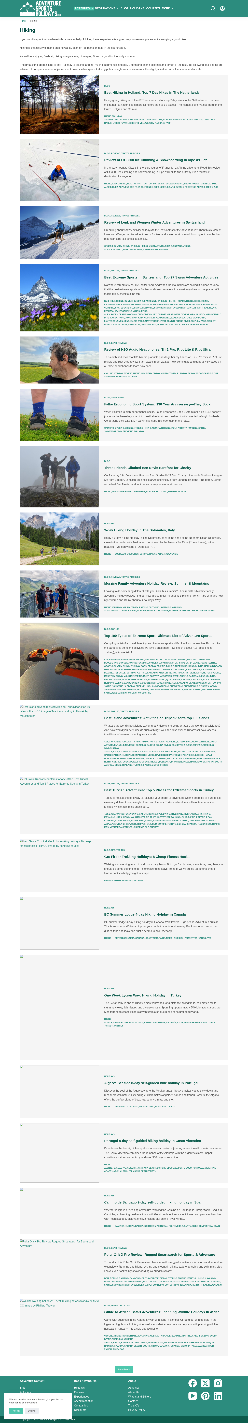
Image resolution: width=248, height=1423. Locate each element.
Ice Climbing (119, 184)
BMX (106, 301)
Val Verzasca (173, 324)
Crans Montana (128, 314)
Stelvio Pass (120, 324)
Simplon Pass (198, 321)
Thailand (127, 765)
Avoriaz (115, 610)
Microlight (196, 673)
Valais (185, 324)
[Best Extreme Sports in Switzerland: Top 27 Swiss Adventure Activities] (59, 297)
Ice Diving (206, 669)
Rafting (205, 304)
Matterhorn (152, 321)
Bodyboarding (201, 659)
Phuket (154, 762)
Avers (114, 314)
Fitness (128, 373)
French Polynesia (183, 755)
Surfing (196, 308)
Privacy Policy (136, 1410)
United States (160, 765)
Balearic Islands (148, 752)
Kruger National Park (134, 1342)
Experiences (81, 1396)
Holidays (137, 8)
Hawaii (208, 755)
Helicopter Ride (113, 669)
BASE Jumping (178, 659)
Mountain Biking (140, 304)
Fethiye (172, 824)
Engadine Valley (147, 314)
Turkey (154, 827)
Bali (161, 752)
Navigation (166, 676)
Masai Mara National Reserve (181, 1342)
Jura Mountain (146, 318)
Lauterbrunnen (113, 321)
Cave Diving (163, 814)
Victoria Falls (189, 1346)
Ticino (160, 324)
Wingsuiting (144, 693)
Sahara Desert (133, 1346)
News (121, 398)
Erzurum (152, 824)
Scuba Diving (164, 683)
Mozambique (207, 1342)
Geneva (185, 314)
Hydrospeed (178, 669)
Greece (199, 755)
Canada (139, 938)
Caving (196, 663)
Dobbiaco (120, 554)
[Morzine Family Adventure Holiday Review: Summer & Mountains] (59, 594)
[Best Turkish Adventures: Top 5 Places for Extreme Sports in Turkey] (59, 805)
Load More (124, 1369)
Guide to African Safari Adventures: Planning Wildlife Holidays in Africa (161, 1312)
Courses (153, 8)
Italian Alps (156, 554)
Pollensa (164, 762)
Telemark (142, 689)
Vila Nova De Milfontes (142, 1171)
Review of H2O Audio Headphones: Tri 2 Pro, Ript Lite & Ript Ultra (157, 349)
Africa (108, 752)
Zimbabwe (118, 1349)
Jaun (121, 318)
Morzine (173, 610)
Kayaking (109, 304)
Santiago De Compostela (198, 1226)
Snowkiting (179, 308)
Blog (124, 8)
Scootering (149, 683)
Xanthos (118, 1026)
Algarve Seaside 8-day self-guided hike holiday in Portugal (151, 1083)
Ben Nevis (139, 491)
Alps (121, 187)
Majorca (172, 758)
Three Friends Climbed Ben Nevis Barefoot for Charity (147, 468)
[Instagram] (218, 1383)
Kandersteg (163, 318)
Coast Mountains (155, 938)
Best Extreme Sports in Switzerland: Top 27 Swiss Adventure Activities (161, 277)
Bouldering (116, 301)
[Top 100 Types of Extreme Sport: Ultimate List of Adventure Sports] (59, 661)
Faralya (129, 1022)
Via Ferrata (176, 689)
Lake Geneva (178, 318)
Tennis (196, 1285)
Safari (196, 1336)
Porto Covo (185, 1168)
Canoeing (154, 663)
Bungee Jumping (134, 301)
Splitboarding (209, 184)
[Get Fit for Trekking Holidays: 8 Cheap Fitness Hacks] (59, 865)
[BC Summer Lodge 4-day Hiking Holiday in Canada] (59, 923)
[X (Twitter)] (205, 1383)
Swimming (109, 376)
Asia (115, 752)
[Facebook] (192, 1383)
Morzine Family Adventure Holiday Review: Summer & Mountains (156, 583)
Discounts (80, 1410)
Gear (114, 343)
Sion (209, 321)
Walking (117, 116)
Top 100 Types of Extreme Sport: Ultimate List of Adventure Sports (158, 636)
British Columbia (124, 938)
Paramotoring (112, 679)
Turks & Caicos (142, 765)
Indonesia (138, 758)
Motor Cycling (211, 673)
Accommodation (83, 1401)
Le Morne (161, 758)
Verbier (194, 324)
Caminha (120, 1226)
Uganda (175, 1346)
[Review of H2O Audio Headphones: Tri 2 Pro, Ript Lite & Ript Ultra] (59, 360)
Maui (181, 758)
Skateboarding (124, 308)
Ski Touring (150, 184)
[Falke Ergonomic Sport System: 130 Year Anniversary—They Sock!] (59, 415)
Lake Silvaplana (196, 318)
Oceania (127, 762)
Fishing (137, 742)
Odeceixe (172, 1168)
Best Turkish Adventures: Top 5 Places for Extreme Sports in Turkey (159, 790)
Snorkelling (143, 686)
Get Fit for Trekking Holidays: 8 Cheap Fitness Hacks (146, 857)
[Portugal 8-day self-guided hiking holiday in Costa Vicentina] (59, 1153)
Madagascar (155, 1342)
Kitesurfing (123, 304)
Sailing (119, 683)
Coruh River (138, 824)
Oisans (171, 187)
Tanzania (164, 1346)
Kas (106, 827)
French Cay (165, 755)
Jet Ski (118, 673)
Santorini (208, 762)
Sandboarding (132, 683)
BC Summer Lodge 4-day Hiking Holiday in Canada (145, 914)
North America (113, 762)
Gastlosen (173, 314)
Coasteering (208, 663)
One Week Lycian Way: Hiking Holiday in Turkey (142, 995)
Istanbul (192, 824)
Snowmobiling (192, 686)
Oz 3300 (180, 187)
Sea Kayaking (180, 683)
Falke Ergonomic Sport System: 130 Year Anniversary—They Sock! (158, 404)
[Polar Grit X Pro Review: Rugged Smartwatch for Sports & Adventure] (59, 1266)
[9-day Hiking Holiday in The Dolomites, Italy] (59, 538)
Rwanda (118, 1346)
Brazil (182, 752)
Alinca (108, 1022)
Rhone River (183, 321)
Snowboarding (174, 184)
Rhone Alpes (207, 610)
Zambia (108, 1349)
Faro (151, 1107)
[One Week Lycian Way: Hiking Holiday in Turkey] (59, 1007)
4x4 (106, 659)
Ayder (113, 824)
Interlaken (110, 318)
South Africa (150, 1346)
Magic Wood (137, 321)
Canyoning (150, 301)
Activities (82, 8)
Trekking (207, 308)
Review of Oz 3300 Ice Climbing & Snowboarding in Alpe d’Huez (155, 160)
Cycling (135, 246)
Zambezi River (206, 1346)
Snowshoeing (192, 184)
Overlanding (180, 676)
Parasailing (129, 679)
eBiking (118, 373)
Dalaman (118, 1022)
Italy (166, 554)
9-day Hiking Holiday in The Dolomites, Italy (139, 530)
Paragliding (193, 304)
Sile (147, 827)
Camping (109, 428)
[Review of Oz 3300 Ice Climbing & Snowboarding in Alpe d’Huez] (59, 170)
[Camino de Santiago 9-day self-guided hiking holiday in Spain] (59, 1211)
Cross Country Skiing (117, 246)
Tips (113, 850)
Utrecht (117, 123)
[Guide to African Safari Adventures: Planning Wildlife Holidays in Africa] (59, 1327)
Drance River (128, 610)
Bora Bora (171, 752)
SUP (188, 308)
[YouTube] (192, 1396)
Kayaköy (171, 1022)
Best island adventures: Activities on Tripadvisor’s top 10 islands (156, 718)
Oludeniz (138, 827)
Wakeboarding (123, 311)
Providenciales (180, 762)
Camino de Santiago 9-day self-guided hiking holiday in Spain (153, 1202)
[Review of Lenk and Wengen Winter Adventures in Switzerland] (59, 232)
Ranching (196, 679)
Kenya (116, 1342)
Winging (132, 693)
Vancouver (205, 938)
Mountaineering (159, 304)
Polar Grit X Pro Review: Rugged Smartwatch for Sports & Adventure (159, 1254)
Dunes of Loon (154, 120)
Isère (163, 187)
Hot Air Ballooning (159, 669)
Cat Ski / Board (183, 663)
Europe (167, 120)
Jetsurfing (129, 673)
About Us (133, 1392)
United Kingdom (177, 491)
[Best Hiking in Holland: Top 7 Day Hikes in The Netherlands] (59, 104)
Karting (117, 607)
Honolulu (110, 758)
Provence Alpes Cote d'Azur (201, 187)
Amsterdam (111, 120)
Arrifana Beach (146, 1168)
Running (182, 373)
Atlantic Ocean (128, 752)
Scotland (161, 491)
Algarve (120, 1107)
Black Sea (124, 824)
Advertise (134, 1387)
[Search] (213, 8)
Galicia (139, 1226)
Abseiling (114, 659)
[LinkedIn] (218, 1396)
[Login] (222, 8)
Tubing (165, 689)
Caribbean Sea (112, 755)
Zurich (204, 324)
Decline (31, 1411)
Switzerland (150, 249)
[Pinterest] (205, 1396)
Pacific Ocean (141, 762)
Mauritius (190, 758)
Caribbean (208, 752)
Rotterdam (195, 120)
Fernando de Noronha (145, 755)
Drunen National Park (132, 120)
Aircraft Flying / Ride (157, 659)
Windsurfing (140, 311)
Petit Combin (167, 321)
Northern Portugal (156, 1226)
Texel (206, 120)
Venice (174, 554)
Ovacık (212, 1022)
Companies (81, 1405)
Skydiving (147, 308)
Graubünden (197, 314)
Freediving (181, 666)
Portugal (161, 1107)
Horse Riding (139, 669)
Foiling (170, 666)
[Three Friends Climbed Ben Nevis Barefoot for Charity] (59, 477)
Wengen (163, 249)
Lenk (126, 249)
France (139, 187)
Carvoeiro (132, 1107)
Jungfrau (116, 249)
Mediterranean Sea (208, 758)
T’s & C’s (133, 1405)
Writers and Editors (139, 1396)
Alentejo (109, 1168)
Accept (16, 1411)
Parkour (142, 679)
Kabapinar (159, 1022)
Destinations (105, 8)
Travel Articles (130, 153)
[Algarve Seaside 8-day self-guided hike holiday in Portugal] (59, 1091)
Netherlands (180, 120)
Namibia (108, 1346)
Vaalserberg (131, 123)
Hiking (107, 116)
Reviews (115, 153)
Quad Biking (173, 679)
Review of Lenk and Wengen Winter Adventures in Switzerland (154, 222)
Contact (132, 1401)
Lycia (180, 1022)
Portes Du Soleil (189, 610)
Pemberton (191, 938)
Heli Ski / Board (176, 301)
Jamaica (150, 758)
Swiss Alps (136, 249)
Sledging (154, 607)
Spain (118, 765)
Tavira (171, 1107)
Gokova (181, 824)
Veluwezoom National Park (155, 123)
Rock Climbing (211, 679)
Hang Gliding (195, 666)
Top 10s (115, 271)
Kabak (148, 1022)
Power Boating (156, 679)
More (166, 8)
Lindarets (162, 610)
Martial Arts (181, 673)
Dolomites (133, 554)
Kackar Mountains (209, 824)
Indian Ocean (124, 758)
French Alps (151, 187)
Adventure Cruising (132, 659)
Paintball (194, 676)
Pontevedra (176, 1226)
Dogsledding (148, 666)
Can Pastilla (194, 752)
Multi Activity (135, 184)
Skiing (161, 184)
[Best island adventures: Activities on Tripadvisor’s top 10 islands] (59, 738)
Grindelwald (213, 314)
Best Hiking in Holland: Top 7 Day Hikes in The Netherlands (152, 92)
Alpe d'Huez (111, 187)
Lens (126, 321)
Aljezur (131, 1168)
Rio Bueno (196, 762)
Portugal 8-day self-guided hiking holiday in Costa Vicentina (152, 1141)
